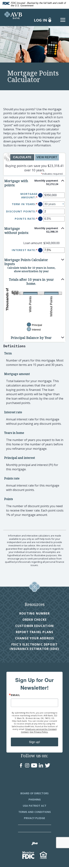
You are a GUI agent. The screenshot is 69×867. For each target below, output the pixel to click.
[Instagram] (27, 765)
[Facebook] (21, 765)
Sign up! (34, 742)
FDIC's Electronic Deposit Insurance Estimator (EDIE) (33, 646)
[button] (34, 183)
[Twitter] (47, 765)
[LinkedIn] (41, 765)
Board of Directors (34, 793)
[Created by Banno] (34, 843)
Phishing (35, 799)
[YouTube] (34, 765)
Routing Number (34, 613)
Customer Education (34, 626)
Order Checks (34, 620)
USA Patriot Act (34, 805)
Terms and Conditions (34, 812)
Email (15, 695)
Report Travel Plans (34, 632)
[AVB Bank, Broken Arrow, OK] (13, 14)
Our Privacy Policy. (39, 731)
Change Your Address (34, 638)
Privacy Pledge (34, 818)
